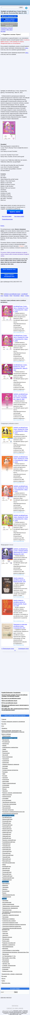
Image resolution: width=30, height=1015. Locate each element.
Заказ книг (5, 933)
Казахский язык (6, 847)
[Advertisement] (15, 73)
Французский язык (7, 819)
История (4, 775)
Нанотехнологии (6, 910)
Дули (11, 295)
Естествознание (6, 800)
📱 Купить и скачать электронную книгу (9, 20)
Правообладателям (7, 219)
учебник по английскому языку (12, 294)
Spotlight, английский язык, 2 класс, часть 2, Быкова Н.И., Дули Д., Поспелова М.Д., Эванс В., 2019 (20, 396)
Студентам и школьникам (9, 804)
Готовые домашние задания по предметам (13, 721)
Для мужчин (5, 959)
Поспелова (16, 295)
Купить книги (15, 212)
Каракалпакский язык (8, 877)
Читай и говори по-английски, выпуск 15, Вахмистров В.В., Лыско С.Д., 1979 (19, 603)
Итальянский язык (7, 825)
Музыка (4, 789)
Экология (5, 790)
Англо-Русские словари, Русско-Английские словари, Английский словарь (14, 695)
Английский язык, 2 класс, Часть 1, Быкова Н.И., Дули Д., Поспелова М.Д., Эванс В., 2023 (20, 309)
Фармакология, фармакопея (10, 908)
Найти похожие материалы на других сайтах (9, 24)
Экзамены (4, 728)
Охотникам (5, 917)
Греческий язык (6, 849)
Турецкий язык (6, 845)
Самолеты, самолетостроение (10, 915)
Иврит (4, 864)
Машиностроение (7, 937)
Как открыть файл (19, 216)
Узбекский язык (6, 836)
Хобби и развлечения (8, 904)
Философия (5, 781)
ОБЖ (3, 773)
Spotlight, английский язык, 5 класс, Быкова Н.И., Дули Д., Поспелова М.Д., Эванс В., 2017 (20, 430)
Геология (4, 931)
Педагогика (5, 762)
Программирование (7, 946)
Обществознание (7, 794)
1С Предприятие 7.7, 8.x (9, 956)
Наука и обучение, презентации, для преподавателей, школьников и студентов (13, 731)
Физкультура (5, 787)
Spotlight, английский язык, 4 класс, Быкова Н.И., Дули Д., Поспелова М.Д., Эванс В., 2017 (20, 488)
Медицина (5, 948)
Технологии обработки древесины (11, 926)
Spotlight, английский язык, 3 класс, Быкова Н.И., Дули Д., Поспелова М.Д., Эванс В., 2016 (20, 518)
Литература (5, 743)
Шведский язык (6, 859)
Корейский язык (6, 838)
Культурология (6, 806)
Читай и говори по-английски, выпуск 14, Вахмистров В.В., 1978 (19, 579)
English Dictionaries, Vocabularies (11, 692)
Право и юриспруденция (9, 783)
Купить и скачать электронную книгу (9, 275)
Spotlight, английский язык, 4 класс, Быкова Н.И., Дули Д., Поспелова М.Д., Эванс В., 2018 (20, 459)
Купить (2, 225)
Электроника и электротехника (10, 906)
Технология (5, 758)
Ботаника (5, 768)
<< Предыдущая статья (7, 648)
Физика (4, 745)
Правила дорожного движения (10, 764)
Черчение (5, 777)
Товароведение (6, 896)
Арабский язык (6, 843)
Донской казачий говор (8, 862)
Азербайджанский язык (8, 842)
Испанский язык (6, 821)
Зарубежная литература (9, 802)
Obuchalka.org (7, 1010)
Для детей (5, 755)
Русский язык (6, 741)
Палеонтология (6, 796)
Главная (4, 719)
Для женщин (5, 939)
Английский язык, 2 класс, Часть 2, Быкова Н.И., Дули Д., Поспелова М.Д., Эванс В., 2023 (20, 338)
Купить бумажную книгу (9, 269)
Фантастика (5, 954)
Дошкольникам (6, 736)
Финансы (4, 889)
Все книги (4, 976)
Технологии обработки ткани (10, 922)
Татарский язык (6, 834)
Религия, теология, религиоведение (12, 792)
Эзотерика (5, 900)
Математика (5, 739)
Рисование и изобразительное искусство (13, 811)
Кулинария (5, 969)
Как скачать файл (6, 216)
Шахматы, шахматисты (8, 944)
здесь (26, 48)
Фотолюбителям (6, 902)
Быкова (6, 295)
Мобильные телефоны (8, 918)
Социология (5, 760)
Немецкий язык (6, 823)
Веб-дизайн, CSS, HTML (9, 958)
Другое (3, 978)
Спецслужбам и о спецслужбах (10, 950)
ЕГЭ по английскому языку (9, 703)
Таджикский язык (7, 879)
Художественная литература (10, 770)
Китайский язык (6, 866)
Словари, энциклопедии (9, 965)
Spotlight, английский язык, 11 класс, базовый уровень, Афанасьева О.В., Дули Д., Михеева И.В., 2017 (20, 551)
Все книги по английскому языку (11, 698)
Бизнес (4, 893)
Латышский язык (7, 851)
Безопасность (6, 967)
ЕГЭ (3, 726)
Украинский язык (7, 828)
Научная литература (8, 809)
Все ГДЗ (4, 723)
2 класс (27, 295)
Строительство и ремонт (9, 920)
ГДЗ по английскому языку (9, 700)
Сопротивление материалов (10, 813)
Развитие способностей (8, 942)
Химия (4, 749)
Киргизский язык (6, 874)
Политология (6, 753)
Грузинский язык (6, 872)
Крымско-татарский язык (9, 840)
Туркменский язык (7, 876)
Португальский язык (7, 855)
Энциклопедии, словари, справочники (12, 974)
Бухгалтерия (5, 891)
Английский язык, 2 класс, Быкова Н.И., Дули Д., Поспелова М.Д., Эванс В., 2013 (20, 367)
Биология (5, 751)
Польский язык (6, 853)
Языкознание (6, 870)
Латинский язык (6, 826)
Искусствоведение (7, 756)
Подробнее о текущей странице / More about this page (7, 29)
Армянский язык (6, 832)
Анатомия (5, 766)
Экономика (5, 887)
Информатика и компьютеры (10, 747)
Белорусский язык (7, 830)
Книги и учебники (6, 734)
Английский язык (7, 817)
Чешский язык (6, 857)
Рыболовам (5, 961)
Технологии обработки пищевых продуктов (14, 924)
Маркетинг (5, 885)
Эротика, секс (6, 963)
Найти (3, 980)
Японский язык (6, 860)
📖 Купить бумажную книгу (9, 16)
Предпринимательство (8, 894)
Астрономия (5, 785)
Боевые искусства (7, 971)
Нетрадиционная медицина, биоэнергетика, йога (15, 952)
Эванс (22, 295)
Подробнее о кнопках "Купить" (12, 34)
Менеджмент (5, 883)
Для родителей (6, 808)
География (5, 798)
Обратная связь (6, 983)
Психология (5, 779)
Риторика (5, 772)
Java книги (5, 935)
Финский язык (6, 868)
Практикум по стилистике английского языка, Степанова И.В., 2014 (20, 626)
